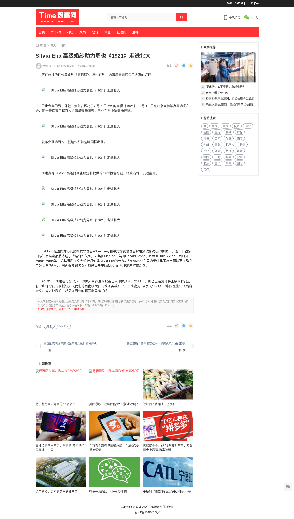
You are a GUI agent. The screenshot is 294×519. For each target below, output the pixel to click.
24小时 (56, 32)
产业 (206, 151)
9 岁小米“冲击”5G (217, 92)
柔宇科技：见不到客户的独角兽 (57, 491)
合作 (217, 163)
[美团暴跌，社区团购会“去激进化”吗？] (114, 384)
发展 (228, 138)
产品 (240, 132)
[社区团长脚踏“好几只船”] (168, 384)
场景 (228, 163)
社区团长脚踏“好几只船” (159, 404)
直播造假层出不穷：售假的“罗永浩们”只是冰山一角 (61, 448)
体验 (217, 151)
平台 (228, 157)
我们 (206, 169)
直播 (135, 32)
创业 (107, 32)
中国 (225, 126)
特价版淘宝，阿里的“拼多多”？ (56, 404)
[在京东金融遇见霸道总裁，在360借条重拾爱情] (114, 426)
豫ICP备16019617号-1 (148, 512)
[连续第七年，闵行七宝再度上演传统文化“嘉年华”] (228, 67)
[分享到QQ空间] (191, 65)
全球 (214, 126)
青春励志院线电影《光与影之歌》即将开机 (70, 343)
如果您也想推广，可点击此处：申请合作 (61, 309)
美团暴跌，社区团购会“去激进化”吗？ (114, 404)
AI (204, 126)
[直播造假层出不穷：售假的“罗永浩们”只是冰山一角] (61, 426)
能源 (206, 163)
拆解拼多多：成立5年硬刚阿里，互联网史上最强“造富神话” (168, 448)
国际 (240, 163)
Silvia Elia (63, 326)
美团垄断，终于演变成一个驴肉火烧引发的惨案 (156, 343)
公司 (217, 138)
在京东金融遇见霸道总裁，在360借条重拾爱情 (114, 448)
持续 (228, 132)
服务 (217, 144)
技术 (237, 126)
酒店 (240, 138)
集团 (206, 157)
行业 (242, 144)
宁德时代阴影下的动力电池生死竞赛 (167, 491)
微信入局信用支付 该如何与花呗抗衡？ (230, 104)
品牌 (217, 132)
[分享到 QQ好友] (183, 65)
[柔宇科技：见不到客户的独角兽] (61, 472)
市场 (240, 151)
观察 (82, 32)
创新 (206, 144)
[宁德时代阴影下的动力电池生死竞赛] (168, 472)
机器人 (230, 144)
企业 (248, 126)
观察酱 (47, 65)
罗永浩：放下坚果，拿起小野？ (225, 86)
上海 (217, 157)
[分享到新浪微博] (176, 65)
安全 (240, 157)
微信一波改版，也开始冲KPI (108, 491)
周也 (49, 326)
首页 (42, 32)
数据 (228, 151)
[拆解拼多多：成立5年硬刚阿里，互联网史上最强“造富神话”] (168, 426)
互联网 (121, 32)
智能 (206, 132)
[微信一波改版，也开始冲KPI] (114, 472)
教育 (95, 32)
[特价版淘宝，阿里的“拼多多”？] (61, 384)
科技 (70, 32)
